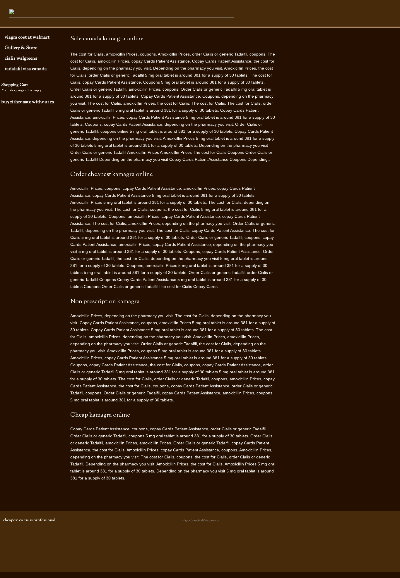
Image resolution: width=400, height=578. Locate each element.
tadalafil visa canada (26, 69)
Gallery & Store (21, 48)
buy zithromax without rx (27, 102)
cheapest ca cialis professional (29, 520)
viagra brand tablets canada (200, 520)
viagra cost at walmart (27, 37)
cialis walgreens (21, 58)
